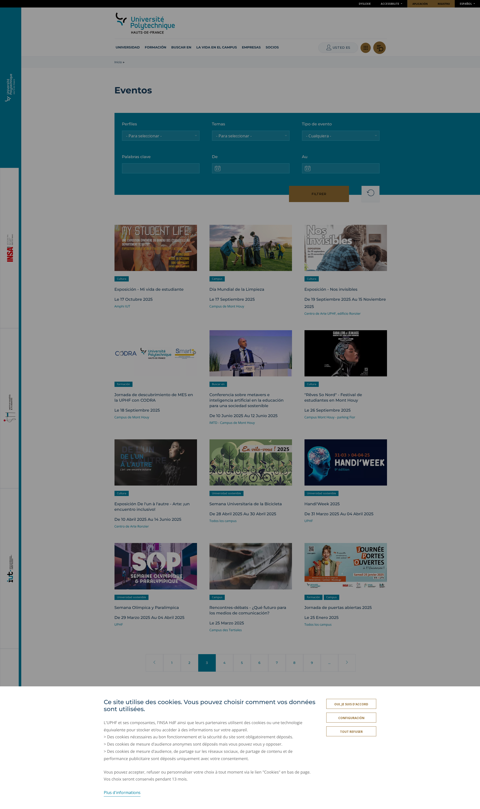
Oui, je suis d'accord (351, 704)
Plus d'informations (122, 792)
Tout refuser (351, 732)
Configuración (351, 718)
